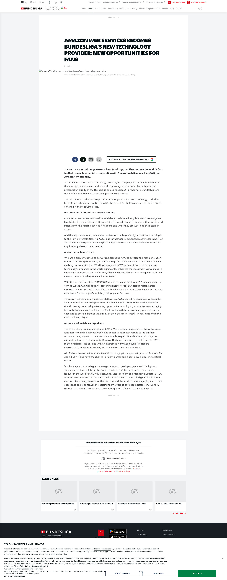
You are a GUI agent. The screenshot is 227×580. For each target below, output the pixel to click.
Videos (142, 8)
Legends (150, 8)
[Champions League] (55, 2)
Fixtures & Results (115, 8)
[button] (199, 8)
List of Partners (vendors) (14, 576)
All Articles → (179, 513)
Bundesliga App (178, 2)
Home (83, 8)
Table (97, 8)
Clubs (104, 8)
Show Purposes (122, 573)
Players (179, 8)
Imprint (44, 566)
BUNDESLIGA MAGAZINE (132, 2)
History (134, 8)
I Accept (195, 573)
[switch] (103, 458)
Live (127, 8)
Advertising (141, 530)
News (90, 8)
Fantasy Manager (199, 2)
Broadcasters (95, 2)
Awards (165, 8)
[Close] (223, 558)
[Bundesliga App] (169, 2)
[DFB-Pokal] (50, 2)
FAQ (172, 8)
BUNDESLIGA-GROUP (154, 2)
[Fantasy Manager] (188, 2)
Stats (158, 8)
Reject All (159, 573)
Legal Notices (167, 530)
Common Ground (110, 2)
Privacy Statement (168, 534)
